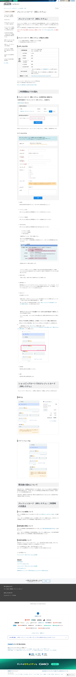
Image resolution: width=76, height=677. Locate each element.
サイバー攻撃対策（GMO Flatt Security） (37, 650)
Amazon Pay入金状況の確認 (9, 55)
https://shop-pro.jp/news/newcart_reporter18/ (41, 75)
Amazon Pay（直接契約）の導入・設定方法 (8, 16)
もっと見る (6, 62)
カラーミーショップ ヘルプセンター (10, 8)
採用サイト (42, 633)
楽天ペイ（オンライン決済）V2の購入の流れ (9, 40)
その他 (62, 674)
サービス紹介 (6, 589)
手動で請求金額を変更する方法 (48, 528)
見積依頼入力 (46, 69)
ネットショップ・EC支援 (18, 674)
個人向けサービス (57, 674)
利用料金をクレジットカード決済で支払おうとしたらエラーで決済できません (32, 570)
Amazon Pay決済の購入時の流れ (9, 59)
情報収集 (45, 674)
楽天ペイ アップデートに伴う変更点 (9, 45)
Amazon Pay (7, 19)
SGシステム (32, 325)
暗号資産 (52, 674)
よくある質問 (20, 8)
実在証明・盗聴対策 (10, 650)
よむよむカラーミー (8, 595)
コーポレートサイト (35, 633)
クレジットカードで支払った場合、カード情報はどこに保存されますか (9, 28)
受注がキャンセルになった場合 (48, 514)
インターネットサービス (11, 674)
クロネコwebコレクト (21, 568)
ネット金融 (48, 674)
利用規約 (11, 589)
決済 (25, 8)
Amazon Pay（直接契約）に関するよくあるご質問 (9, 50)
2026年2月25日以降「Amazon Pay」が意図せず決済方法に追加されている (9, 34)
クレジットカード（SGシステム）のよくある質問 (27, 554)
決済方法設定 (20, 102)
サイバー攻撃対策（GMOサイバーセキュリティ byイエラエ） (22, 650)
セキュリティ (30, 674)
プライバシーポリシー (18, 589)
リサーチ (41, 674)
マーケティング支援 (36, 674)
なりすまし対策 (46, 650)
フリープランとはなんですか (23, 563)
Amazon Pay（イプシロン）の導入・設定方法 (9, 23)
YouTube (14, 595)
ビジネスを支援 (25, 674)
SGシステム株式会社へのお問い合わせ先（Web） (27, 84)
